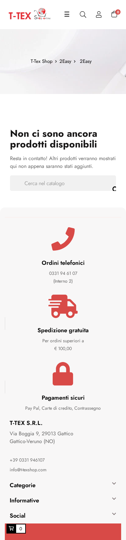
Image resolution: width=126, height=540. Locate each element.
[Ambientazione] (99, 14)
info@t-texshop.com (28, 469)
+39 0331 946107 (27, 460)
